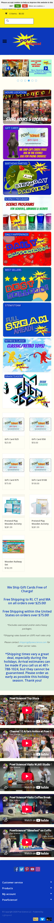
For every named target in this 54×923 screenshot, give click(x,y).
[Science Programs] (27, 68)
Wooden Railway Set (13, 563)
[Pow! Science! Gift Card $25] (13, 424)
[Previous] (8, 68)
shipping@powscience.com (32, 642)
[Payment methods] (35, 919)
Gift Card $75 (12, 480)
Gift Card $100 (39, 480)
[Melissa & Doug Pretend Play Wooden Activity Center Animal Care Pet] (13, 506)
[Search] (7, 21)
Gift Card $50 (39, 439)
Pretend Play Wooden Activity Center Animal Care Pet (13, 522)
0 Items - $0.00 (16, 13)
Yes (17, 6)
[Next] (46, 68)
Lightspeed (7, 915)
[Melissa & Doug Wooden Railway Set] (13, 546)
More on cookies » (37, 6)
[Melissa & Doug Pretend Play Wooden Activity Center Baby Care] (40, 506)
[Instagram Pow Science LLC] (37, 869)
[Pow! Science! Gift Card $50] (40, 424)
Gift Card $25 (12, 439)
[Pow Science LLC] (31, 40)
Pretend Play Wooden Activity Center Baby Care (40, 522)
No (25, 6)
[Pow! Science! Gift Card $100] (40, 465)
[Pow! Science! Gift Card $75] (13, 465)
